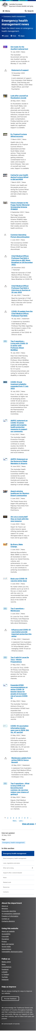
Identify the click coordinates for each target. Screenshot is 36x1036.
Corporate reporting (9, 911)
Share (22, 36)
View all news (28, 824)
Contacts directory (8, 921)
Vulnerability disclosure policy (12, 952)
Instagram (5, 979)
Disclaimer (5, 939)
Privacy (4, 941)
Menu (7, 11)
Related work (7, 882)
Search (30, 11)
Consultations (6, 967)
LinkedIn (4, 972)
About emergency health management (14, 858)
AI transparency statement (11, 913)
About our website (8, 931)
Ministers (5, 908)
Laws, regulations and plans (11, 863)
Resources (6, 887)
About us (5, 906)
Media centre (6, 962)
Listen (6, 36)
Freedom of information (10, 916)
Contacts (6, 892)
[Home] (18, 4)
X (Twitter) (5, 974)
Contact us (5, 919)
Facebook (5, 969)
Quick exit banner (8, 944)
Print (14, 36)
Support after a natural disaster (12, 872)
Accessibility (6, 934)
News (5, 877)
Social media (6, 946)
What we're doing (8, 868)
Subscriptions (6, 949)
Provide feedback (10, 999)
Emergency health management (14, 16)
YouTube (5, 977)
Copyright (5, 936)
